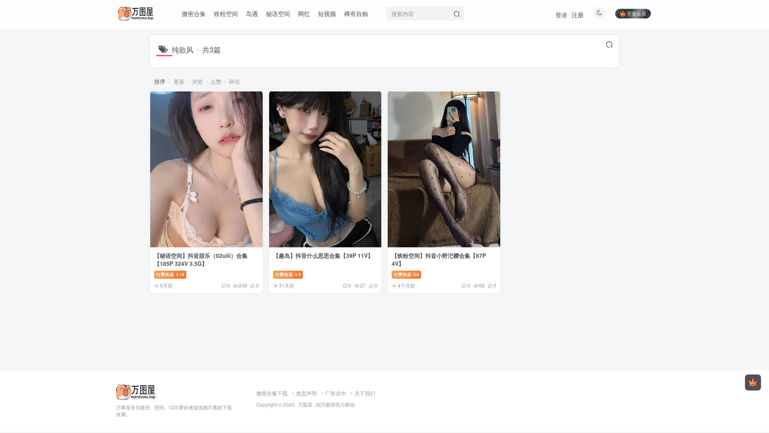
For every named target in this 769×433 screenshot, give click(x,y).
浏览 (197, 81)
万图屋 (305, 404)
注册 (578, 14)
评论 (234, 81)
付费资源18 (170, 274)
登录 (562, 14)
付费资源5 (288, 274)
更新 (179, 81)
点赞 (215, 81)
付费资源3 (406, 274)
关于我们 (364, 393)
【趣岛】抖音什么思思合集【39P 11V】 (323, 255)
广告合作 (335, 393)
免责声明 (306, 393)
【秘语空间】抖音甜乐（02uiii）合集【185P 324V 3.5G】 (201, 259)
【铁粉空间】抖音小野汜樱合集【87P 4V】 (439, 259)
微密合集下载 (272, 393)
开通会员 (636, 13)
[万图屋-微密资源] (136, 391)
